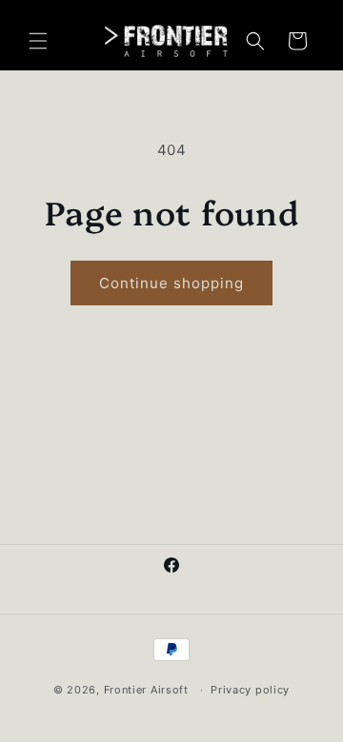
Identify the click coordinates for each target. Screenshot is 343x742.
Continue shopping (171, 283)
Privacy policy (250, 689)
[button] (38, 41)
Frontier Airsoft (146, 689)
